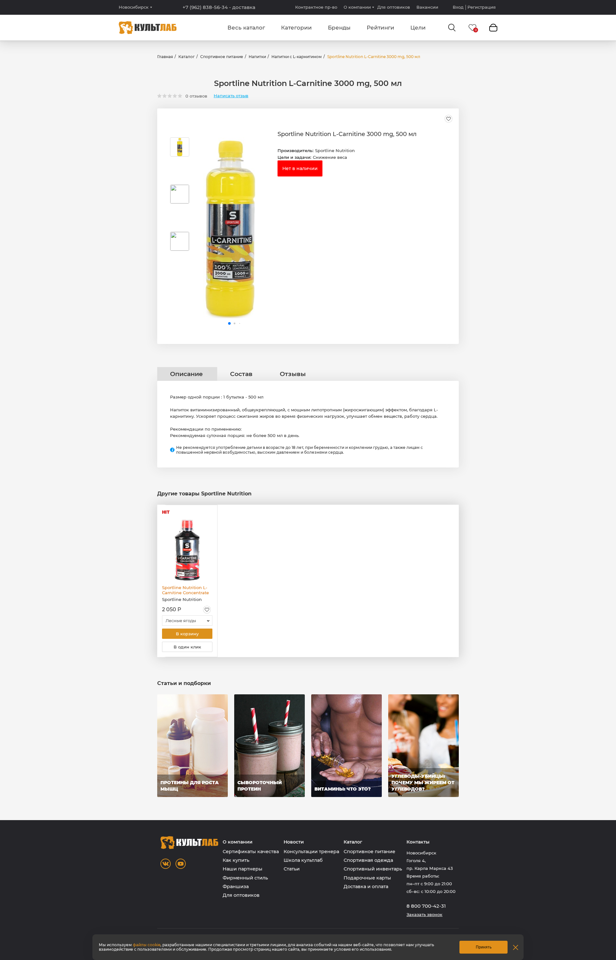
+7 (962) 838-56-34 (219, 7)
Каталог (186, 56)
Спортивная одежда (368, 860)
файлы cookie (146, 944)
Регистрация (481, 7)
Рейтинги (380, 27)
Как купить (236, 860)
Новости (294, 842)
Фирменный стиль (245, 878)
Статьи (292, 869)
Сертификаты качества (251, 851)
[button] (229, 323)
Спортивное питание (221, 56)
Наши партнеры (242, 869)
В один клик (187, 646)
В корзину (187, 633)
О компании (357, 7)
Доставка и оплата (366, 886)
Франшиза (236, 886)
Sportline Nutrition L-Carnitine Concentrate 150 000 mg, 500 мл (185, 590)
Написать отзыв (231, 95)
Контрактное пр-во (316, 7)
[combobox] (187, 620)
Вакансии (427, 7)
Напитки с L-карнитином (296, 56)
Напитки (257, 56)
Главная (165, 56)
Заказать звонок (424, 914)
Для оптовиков (393, 7)
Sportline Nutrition (335, 150)
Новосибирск (134, 7)
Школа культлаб (303, 860)
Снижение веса (330, 157)
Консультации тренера (311, 851)
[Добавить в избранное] (448, 119)
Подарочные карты (367, 878)
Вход (458, 7)
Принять (484, 947)
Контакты (418, 842)
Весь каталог (246, 27)
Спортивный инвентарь (373, 869)
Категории (296, 27)
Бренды (339, 27)
